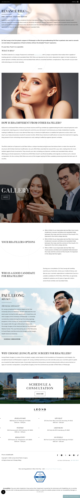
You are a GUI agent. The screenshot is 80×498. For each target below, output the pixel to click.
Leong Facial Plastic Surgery (53, 469)
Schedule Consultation (12, 339)
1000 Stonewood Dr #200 (20, 430)
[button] (3, 492)
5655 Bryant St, (20, 420)
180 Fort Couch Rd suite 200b (58, 439)
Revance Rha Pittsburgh (20, 16)
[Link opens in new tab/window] (57, 455)
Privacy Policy (17, 460)
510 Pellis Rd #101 (58, 430)
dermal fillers (38, 54)
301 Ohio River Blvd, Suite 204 (58, 420)
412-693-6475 (6, 2)
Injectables (9, 16)
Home (3, 16)
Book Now (40, 394)
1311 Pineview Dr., (20, 439)
